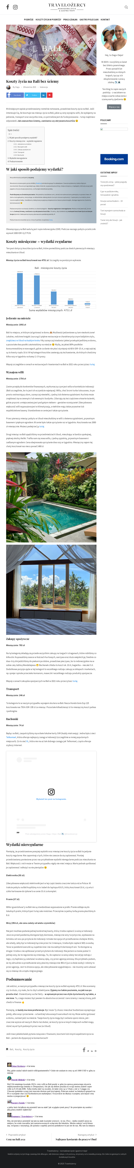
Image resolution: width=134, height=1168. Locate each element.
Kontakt (105, 19)
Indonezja (44, 87)
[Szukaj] (126, 7)
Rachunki (21, 155)
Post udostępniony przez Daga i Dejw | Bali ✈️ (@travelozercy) (51, 834)
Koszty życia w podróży (48, 19)
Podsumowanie (16, 161)
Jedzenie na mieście (24, 144)
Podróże (29, 19)
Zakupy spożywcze (24, 150)
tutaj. (41, 426)
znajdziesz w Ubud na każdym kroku (23, 340)
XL (27, 741)
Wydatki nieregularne (18, 158)
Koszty (18, 1049)
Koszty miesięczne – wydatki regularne (25, 141)
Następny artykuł (86, 1134)
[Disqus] (51, 1094)
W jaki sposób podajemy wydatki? (23, 137)
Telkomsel (11, 737)
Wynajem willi (22, 147)
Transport (21, 152)
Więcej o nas (114, 107)
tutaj (50, 220)
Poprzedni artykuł (17, 1134)
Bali (11, 1049)
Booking (38, 183)
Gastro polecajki (89, 19)
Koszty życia (28, 1049)
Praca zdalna (70, 19)
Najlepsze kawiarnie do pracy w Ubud (76, 1139)
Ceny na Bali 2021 (15, 1139)
